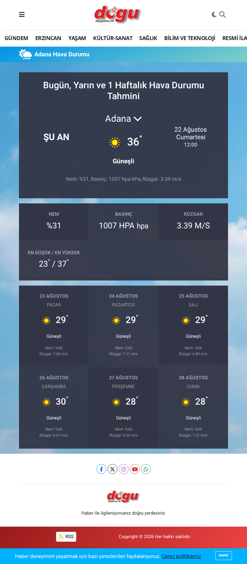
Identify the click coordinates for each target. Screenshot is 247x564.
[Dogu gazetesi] (118, 15)
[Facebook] (101, 469)
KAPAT (224, 555)
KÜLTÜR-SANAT (112, 38)
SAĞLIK (148, 38)
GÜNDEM (16, 38)
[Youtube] (135, 469)
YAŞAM (77, 38)
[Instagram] (124, 469)
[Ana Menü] (22, 15)
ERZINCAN (48, 38)
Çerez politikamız (181, 556)
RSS (68, 536)
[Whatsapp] (146, 469)
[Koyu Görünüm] (214, 15)
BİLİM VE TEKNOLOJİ (189, 38)
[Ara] (222, 15)
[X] (112, 469)
